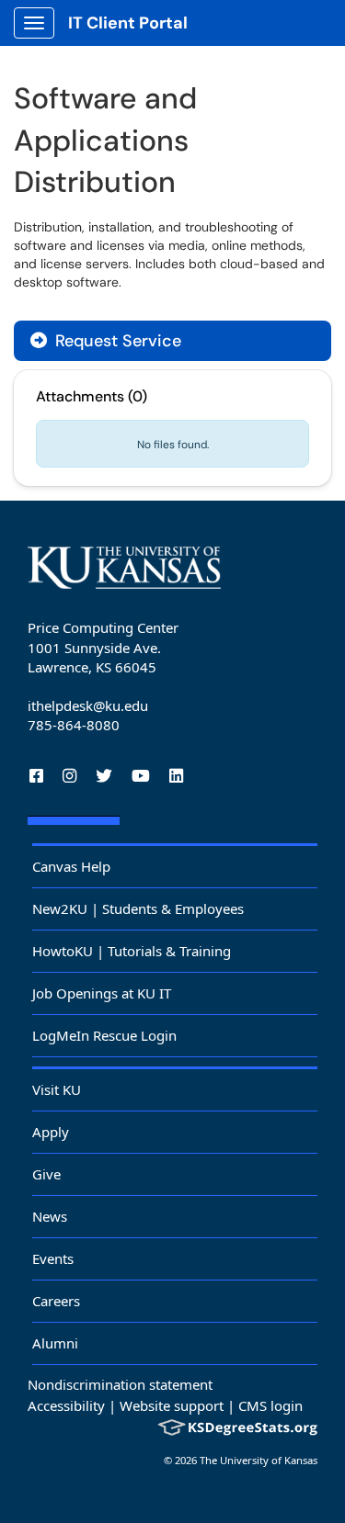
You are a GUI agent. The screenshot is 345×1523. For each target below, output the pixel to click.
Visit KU (56, 1089)
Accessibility (66, 1405)
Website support (172, 1405)
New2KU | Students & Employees (138, 908)
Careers (56, 1301)
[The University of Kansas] (124, 568)
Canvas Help (71, 866)
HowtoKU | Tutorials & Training (131, 951)
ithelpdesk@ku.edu (88, 705)
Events (53, 1258)
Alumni (55, 1343)
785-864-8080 (74, 725)
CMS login (270, 1405)
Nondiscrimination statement (120, 1384)
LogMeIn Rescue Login (104, 1035)
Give (46, 1174)
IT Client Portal (128, 23)
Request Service (116, 341)
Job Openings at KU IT (101, 993)
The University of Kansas (258, 1460)
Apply (50, 1132)
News (49, 1216)
